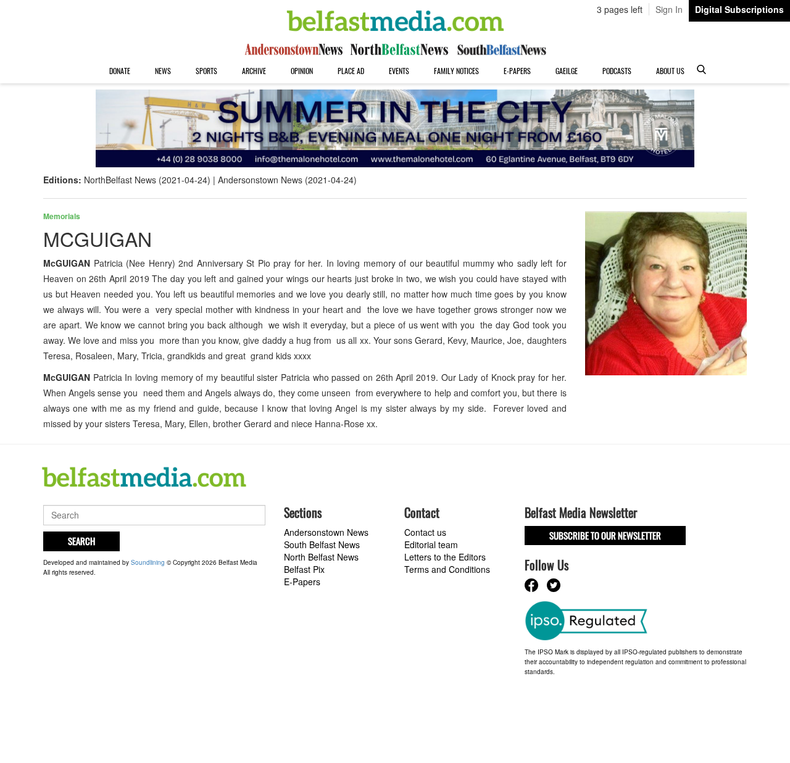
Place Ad (351, 70)
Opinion (302, 70)
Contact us (425, 532)
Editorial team (431, 544)
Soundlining (148, 562)
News (163, 70)
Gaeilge (566, 70)
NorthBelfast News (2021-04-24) (147, 179)
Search (81, 541)
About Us (670, 70)
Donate (119, 70)
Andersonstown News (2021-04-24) (287, 179)
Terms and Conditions (447, 569)
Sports (206, 70)
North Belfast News (321, 557)
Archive (254, 70)
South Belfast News (322, 544)
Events (399, 70)
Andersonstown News (326, 532)
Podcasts (616, 70)
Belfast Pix (304, 569)
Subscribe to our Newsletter (605, 535)
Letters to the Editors (445, 557)
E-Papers (517, 70)
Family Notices (456, 70)
